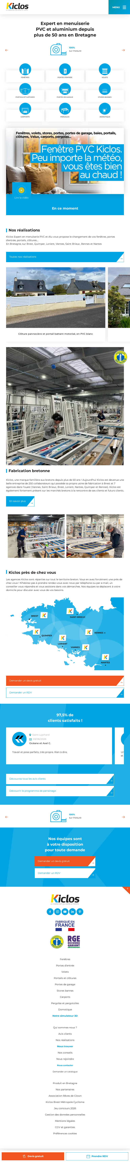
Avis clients (65, 1033)
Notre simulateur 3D (65, 1015)
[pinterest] (80, 911)
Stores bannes (65, 990)
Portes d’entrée (65, 965)
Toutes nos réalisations (22, 256)
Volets (65, 971)
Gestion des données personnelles (65, 1114)
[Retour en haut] (126, 890)
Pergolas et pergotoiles (65, 1003)
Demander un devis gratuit (25, 680)
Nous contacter (65, 1065)
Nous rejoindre (65, 1058)
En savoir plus (17, 501)
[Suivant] (123, 50)
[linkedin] (72, 911)
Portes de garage (65, 984)
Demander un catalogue (65, 1071)
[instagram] (57, 911)
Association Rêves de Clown (65, 1095)
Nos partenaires (65, 1089)
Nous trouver (65, 1046)
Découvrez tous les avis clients (27, 778)
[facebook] (50, 911)
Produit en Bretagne (65, 1083)
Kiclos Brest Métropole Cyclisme (65, 1102)
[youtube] (65, 911)
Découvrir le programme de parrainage (32, 790)
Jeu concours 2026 (65, 1108)
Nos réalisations (65, 1040)
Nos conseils (65, 1052)
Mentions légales (65, 1120)
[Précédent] (6, 50)
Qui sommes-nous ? (65, 1027)
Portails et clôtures (65, 978)
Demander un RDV (20, 692)
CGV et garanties (65, 1127)
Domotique (65, 1009)
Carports (65, 996)
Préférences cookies (65, 1133)
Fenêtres (65, 959)
